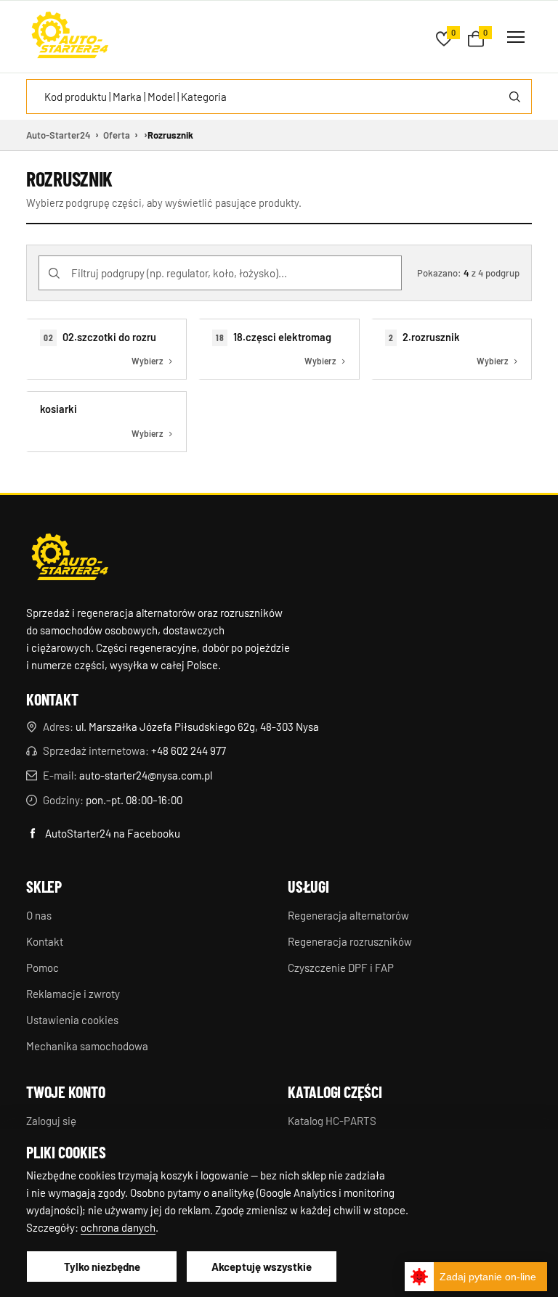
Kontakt (44, 941)
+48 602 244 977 (188, 750)
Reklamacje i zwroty (73, 993)
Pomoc (42, 967)
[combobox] (279, 96)
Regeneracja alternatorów (348, 915)
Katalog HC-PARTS (332, 1120)
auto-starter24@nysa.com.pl (145, 775)
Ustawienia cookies (72, 1019)
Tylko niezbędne (102, 1266)
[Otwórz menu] (516, 37)
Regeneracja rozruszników (350, 941)
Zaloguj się (51, 1120)
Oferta (116, 135)
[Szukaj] (514, 96)
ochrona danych (118, 1227)
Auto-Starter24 (58, 135)
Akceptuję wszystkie (261, 1266)
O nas (39, 915)
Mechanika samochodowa (87, 1045)
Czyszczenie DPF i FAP (341, 967)
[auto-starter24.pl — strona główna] (69, 559)
